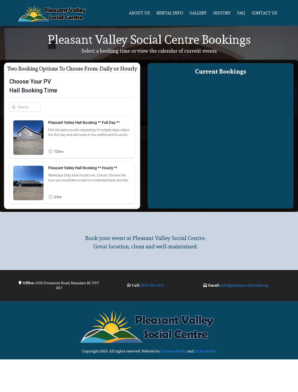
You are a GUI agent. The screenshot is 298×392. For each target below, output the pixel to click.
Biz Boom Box (205, 351)
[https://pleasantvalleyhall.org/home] (52, 12)
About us (139, 13)
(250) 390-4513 (152, 285)
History (222, 13)
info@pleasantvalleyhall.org (244, 285)
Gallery (198, 13)
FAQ (241, 13)
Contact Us (264, 13)
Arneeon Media (173, 351)
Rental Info (169, 13)
